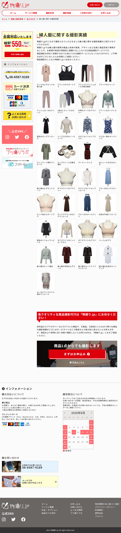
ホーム (13, 12)
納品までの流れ (49, 513)
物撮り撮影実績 (17, 19)
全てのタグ (31, 19)
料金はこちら (78, 362)
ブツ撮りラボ (76, 513)
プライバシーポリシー (105, 507)
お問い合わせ (95, 5)
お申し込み (106, 12)
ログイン (111, 5)
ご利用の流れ (86, 12)
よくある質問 (76, 510)
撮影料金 (50, 12)
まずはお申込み (75, 354)
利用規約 (99, 510)
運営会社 (99, 513)
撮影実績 (67, 12)
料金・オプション (50, 510)
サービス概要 (31, 12)
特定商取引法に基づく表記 (107, 504)
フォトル (99, 516)
